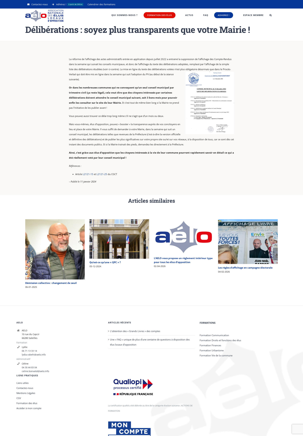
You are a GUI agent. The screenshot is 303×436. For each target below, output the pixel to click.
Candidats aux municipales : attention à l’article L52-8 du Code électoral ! (114, 241)
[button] (271, 15)
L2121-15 (88, 174)
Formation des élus (26, 426)
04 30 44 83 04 (29, 390)
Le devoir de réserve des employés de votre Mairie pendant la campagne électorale (50, 259)
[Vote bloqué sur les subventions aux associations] (248, 234)
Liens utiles (22, 406)
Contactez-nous (24, 411)
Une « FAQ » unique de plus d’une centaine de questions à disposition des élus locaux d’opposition (150, 365)
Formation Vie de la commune (216, 378)
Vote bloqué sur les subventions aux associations (243, 234)
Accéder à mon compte (28, 431)
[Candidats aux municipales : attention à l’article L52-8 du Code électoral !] (119, 241)
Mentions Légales (25, 416)
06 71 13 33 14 (29, 374)
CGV (18, 421)
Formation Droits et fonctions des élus (220, 363)
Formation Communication (214, 358)
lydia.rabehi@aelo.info (34, 377)
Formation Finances (210, 368)
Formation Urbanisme (212, 373)
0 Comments (110, 275)
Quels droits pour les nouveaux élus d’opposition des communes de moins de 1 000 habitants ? (179, 241)
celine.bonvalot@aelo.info (35, 394)
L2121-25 (102, 174)
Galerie (59, 259)
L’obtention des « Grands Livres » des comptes (135, 354)
